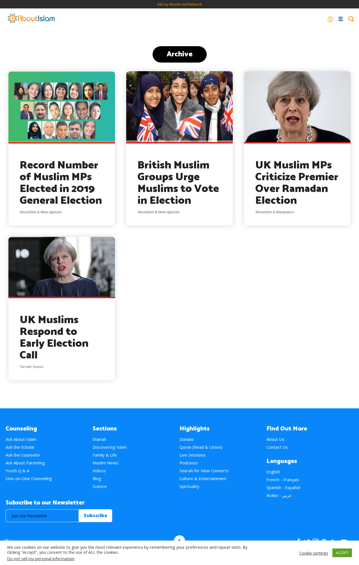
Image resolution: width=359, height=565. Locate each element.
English (273, 471)
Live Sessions (193, 455)
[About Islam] (31, 18)
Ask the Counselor (23, 455)
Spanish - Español (283, 487)
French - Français (282, 479)
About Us (275, 439)
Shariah (99, 439)
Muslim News (105, 463)
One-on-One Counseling (29, 478)
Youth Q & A (17, 470)
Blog (97, 478)
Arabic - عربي (279, 495)
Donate (187, 439)
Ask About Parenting (25, 463)
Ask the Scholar (20, 447)
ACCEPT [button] (342, 552)
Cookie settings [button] (313, 552)
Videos (99, 470)
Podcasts (189, 463)
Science (100, 486)
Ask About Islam (21, 439)
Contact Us (277, 447)
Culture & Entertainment (203, 478)
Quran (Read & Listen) (201, 447)
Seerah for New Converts (204, 470)
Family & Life (105, 455)
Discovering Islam (110, 447)
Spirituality (189, 486)
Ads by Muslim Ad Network (179, 4)
